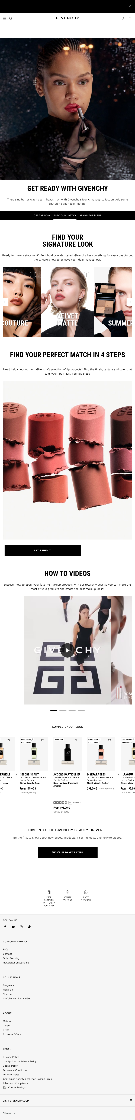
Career (7, 1025)
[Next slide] (118, 775)
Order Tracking (11, 958)
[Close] (130, 6)
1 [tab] (53, 710)
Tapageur (127, 774)
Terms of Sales (11, 1074)
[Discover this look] (33, 274)
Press (6, 1029)
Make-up (8, 989)
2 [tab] (62, 710)
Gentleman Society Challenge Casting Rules (27, 1078)
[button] (123, 19)
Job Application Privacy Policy (19, 1061)
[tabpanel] (67, 650)
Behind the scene (90, 215)
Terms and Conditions (15, 1070)
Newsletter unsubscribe (16, 962)
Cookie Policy (10, 1065)
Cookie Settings (16, 1087)
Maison (7, 1021)
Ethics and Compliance (15, 1083)
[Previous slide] (16, 775)
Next (131, 302)
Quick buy (36, 782)
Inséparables (96, 774)
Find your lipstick (64, 215)
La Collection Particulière (17, 998)
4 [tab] (81, 710)
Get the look (42, 215)
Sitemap (7, 1113)
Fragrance (8, 985)
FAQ (5, 949)
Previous (4, 302)
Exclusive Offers (12, 1034)
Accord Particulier (67, 774)
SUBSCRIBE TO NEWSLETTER (67, 852)
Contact (7, 953)
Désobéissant (29, 774)
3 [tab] (72, 710)
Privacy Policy (11, 1057)
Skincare (7, 994)
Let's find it (43, 552)
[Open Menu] (4, 18)
